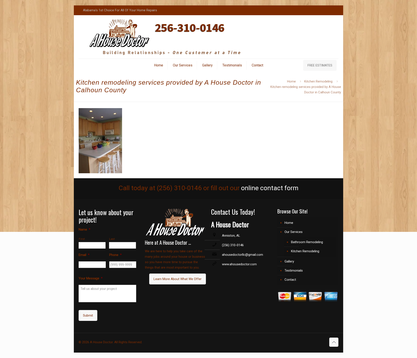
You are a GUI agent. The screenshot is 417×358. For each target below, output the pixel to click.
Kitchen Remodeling (318, 81)
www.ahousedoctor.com (239, 264)
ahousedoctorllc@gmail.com (242, 255)
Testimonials (294, 270)
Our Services (294, 232)
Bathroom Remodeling (307, 242)
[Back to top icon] (333, 342)
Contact (290, 280)
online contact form (269, 188)
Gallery (289, 261)
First (82, 239)
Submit (88, 315)
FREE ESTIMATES (320, 65)
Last (112, 239)
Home (291, 81)
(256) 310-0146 (233, 245)
